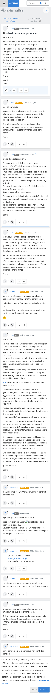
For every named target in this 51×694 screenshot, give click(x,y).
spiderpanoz (14, 292)
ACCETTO (44, 690)
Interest (10, 11)
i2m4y (12, 103)
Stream (3, 11)
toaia (12, 28)
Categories (19, 11)
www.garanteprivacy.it (18, 558)
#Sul (4, 383)
